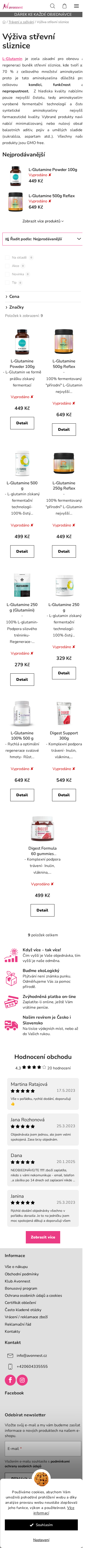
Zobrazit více (43, 1237)
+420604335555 (32, 1366)
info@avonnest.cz (32, 1355)
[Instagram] (22, 1380)
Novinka (20, 274)
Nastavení (41, 1540)
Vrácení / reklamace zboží (26, 1317)
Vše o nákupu (16, 1266)
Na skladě (22, 257)
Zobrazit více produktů (41, 221)
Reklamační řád (18, 1324)
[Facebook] (10, 1380)
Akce (18, 266)
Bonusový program (21, 1288)
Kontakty (12, 1331)
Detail (22, 423)
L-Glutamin (12, 58)
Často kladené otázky (23, 1310)
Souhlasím (44, 1525)
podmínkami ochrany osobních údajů (37, 1463)
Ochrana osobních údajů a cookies (33, 1295)
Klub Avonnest (17, 1281)
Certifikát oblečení (20, 1302)
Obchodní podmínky (22, 1274)
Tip (16, 282)
